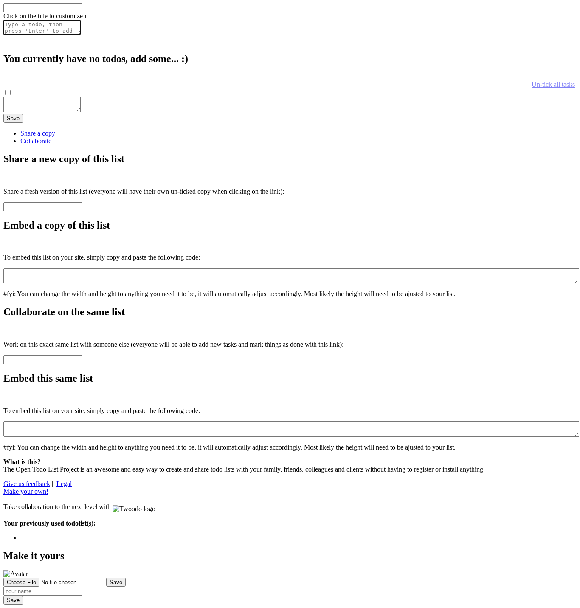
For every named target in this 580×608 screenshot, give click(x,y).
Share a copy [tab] (37, 133)
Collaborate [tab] (35, 140)
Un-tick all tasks (553, 84)
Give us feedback (26, 483)
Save (13, 118)
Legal (64, 483)
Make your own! (25, 491)
